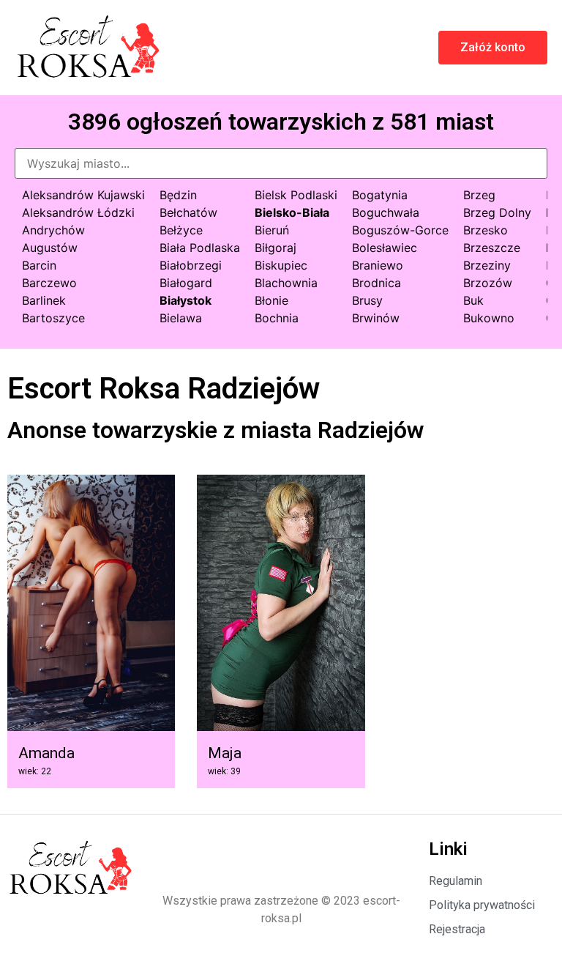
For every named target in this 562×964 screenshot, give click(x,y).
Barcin (39, 265)
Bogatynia (380, 195)
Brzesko (485, 230)
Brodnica (376, 282)
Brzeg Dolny (497, 212)
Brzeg (479, 195)
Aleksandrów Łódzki (78, 212)
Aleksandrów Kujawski (83, 195)
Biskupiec (281, 265)
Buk (473, 300)
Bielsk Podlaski (296, 195)
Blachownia (286, 282)
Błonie (271, 300)
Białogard (186, 282)
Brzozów (487, 282)
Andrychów (53, 230)
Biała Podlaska (200, 247)
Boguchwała (385, 212)
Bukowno (488, 318)
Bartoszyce (53, 318)
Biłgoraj (275, 247)
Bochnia (277, 318)
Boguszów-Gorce (400, 230)
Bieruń (272, 230)
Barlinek (44, 300)
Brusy (367, 300)
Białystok (185, 300)
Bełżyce (181, 230)
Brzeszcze (491, 247)
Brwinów (376, 318)
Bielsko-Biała (292, 212)
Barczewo (49, 282)
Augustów (50, 247)
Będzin (178, 195)
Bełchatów (188, 212)
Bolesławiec (384, 247)
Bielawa (181, 318)
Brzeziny (487, 265)
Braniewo (377, 265)
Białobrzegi (191, 265)
